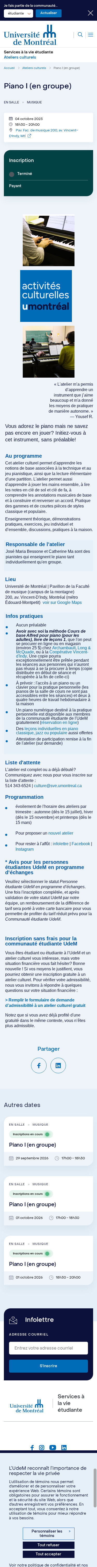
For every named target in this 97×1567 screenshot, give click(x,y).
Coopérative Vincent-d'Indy (52, 654)
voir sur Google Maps (62, 602)
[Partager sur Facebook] (39, 1065)
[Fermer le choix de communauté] (86, 13)
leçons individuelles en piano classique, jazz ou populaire (47, 730)
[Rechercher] (78, 35)
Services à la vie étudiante (28, 52)
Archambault (64, 648)
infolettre (61, 844)
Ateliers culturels (34, 68)
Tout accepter (48, 1554)
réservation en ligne (59, 722)
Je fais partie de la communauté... (31, 5)
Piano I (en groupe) (67, 68)
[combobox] (18, 13)
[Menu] (89, 35)
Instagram (25, 849)
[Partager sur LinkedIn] (58, 1065)
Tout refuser (48, 1545)
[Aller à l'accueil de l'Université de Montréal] (30, 35)
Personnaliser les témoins (51, 1533)
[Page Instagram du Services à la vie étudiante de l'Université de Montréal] (41, 1448)
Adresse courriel (28, 1334)
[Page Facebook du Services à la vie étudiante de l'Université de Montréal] (32, 1448)
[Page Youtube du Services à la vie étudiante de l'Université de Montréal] (52, 1448)
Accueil (9, 68)
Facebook (81, 844)
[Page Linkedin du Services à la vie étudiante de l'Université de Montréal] (64, 1448)
